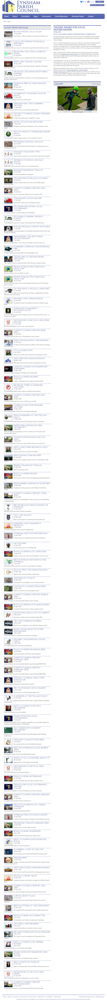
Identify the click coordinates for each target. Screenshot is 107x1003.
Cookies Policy (57, 996)
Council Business (61, 16)
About (15, 16)
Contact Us (16, 996)
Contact (91, 16)
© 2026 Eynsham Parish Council (86, 996)
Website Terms (41, 996)
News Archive (24, 996)
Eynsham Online (78, 16)
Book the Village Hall (97, 5)
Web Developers (100, 996)
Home (6, 16)
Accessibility (49, 996)
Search (100, 1)
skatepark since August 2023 (69, 54)
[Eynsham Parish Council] (21, 12)
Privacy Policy (32, 996)
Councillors (25, 16)
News (36, 16)
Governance (46, 16)
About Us (10, 996)
